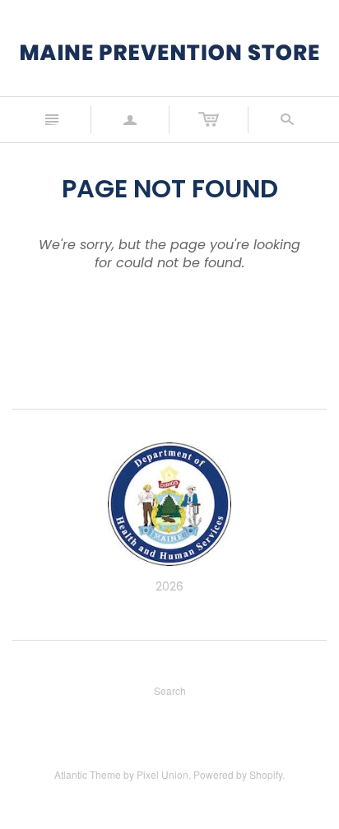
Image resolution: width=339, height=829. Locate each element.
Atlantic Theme (87, 774)
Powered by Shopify (237, 774)
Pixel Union (162, 774)
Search (170, 690)
